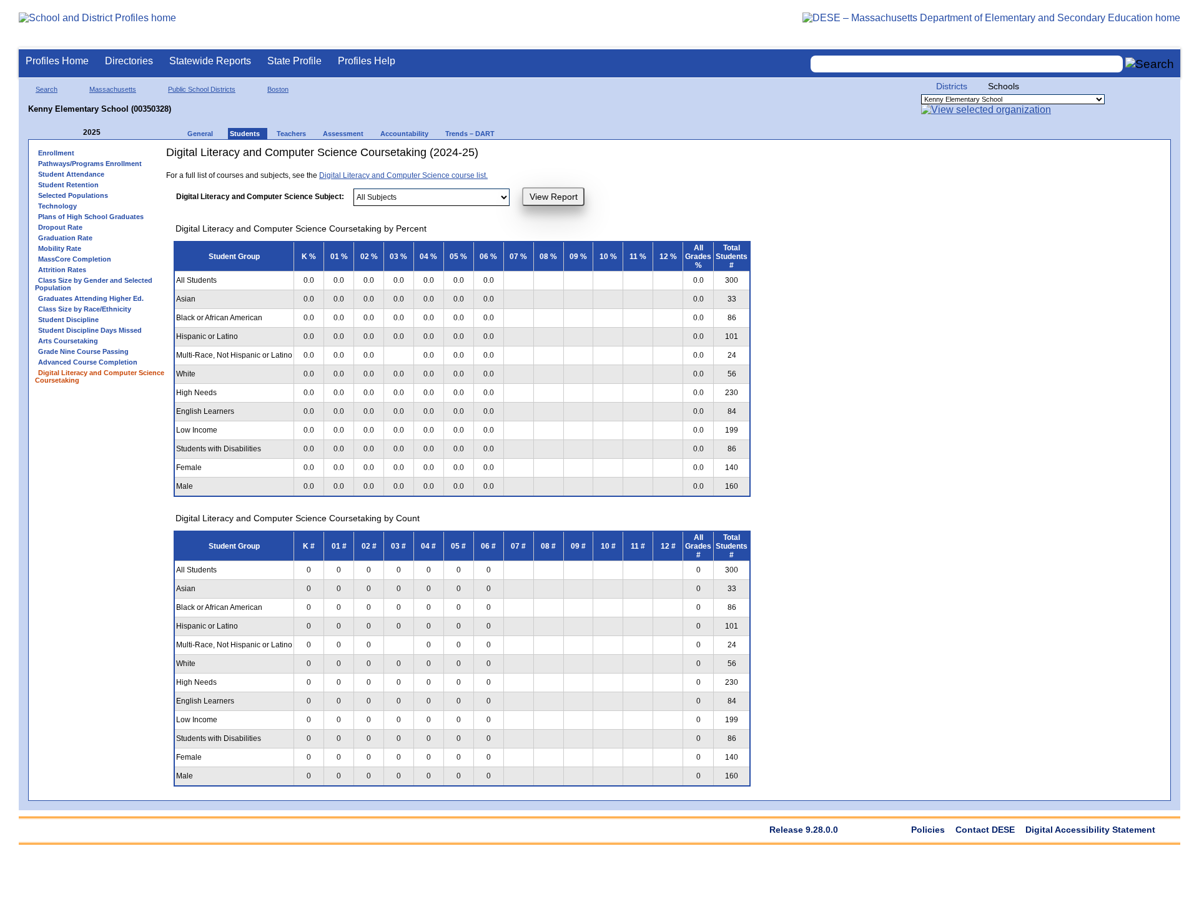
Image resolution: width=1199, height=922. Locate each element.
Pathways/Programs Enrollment (90, 163)
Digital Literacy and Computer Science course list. (403, 175)
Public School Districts (201, 89)
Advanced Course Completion (87, 362)
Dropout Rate (60, 227)
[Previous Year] (74, 132)
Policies (928, 830)
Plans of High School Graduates (91, 216)
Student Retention (68, 185)
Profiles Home (57, 61)
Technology (57, 206)
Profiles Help (366, 61)
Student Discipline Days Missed (90, 330)
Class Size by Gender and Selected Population (93, 284)
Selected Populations (73, 195)
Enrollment (56, 153)
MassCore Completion (74, 259)
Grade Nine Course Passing (83, 351)
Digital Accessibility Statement (1090, 830)
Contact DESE (985, 830)
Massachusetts (112, 89)
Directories (129, 61)
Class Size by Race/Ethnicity (84, 309)
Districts (951, 86)
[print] (612, 157)
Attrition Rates (62, 269)
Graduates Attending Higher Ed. (91, 298)
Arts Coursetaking (68, 341)
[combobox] (967, 64)
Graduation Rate (65, 238)
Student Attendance (71, 174)
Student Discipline (68, 319)
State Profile (294, 61)
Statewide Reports (210, 61)
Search (46, 89)
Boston (278, 89)
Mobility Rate (59, 248)
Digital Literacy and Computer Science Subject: (260, 196)
